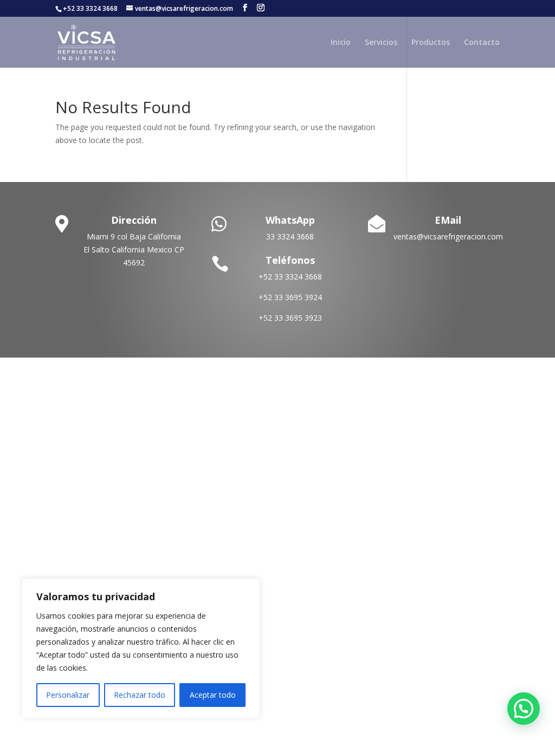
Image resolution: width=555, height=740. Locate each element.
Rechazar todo (139, 695)
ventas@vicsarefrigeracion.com (448, 236)
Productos (430, 42)
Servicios (381, 42)
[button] (523, 708)
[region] (141, 648)
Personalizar (67, 695)
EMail (448, 219)
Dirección (134, 219)
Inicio (341, 42)
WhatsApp (290, 219)
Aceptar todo (213, 695)
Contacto (482, 42)
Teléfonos (290, 260)
